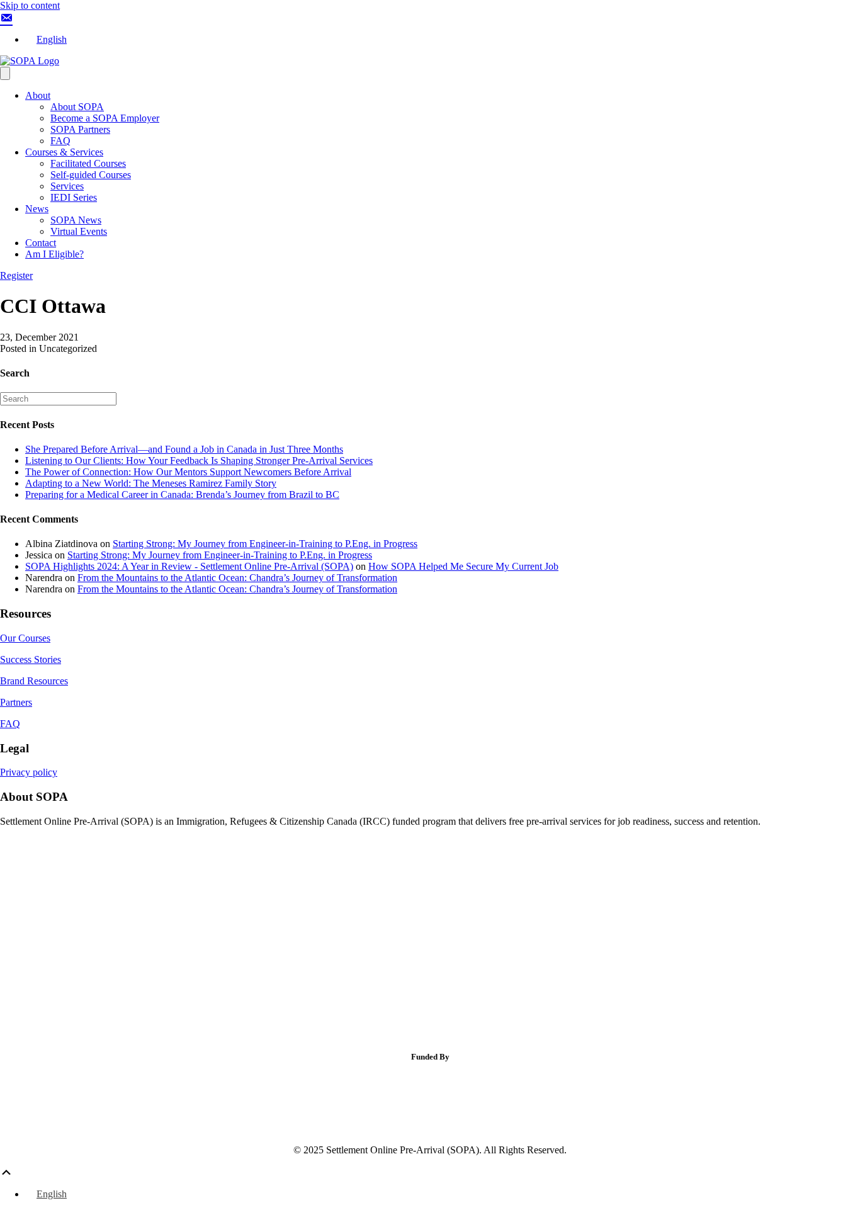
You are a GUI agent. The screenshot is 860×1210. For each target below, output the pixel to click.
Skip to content (30, 5)
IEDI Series (73, 197)
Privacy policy (28, 772)
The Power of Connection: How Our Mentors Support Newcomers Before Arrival (188, 471)
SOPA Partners (80, 129)
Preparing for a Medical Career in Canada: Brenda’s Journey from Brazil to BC (182, 494)
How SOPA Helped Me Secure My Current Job (463, 566)
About (37, 95)
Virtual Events (78, 231)
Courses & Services (64, 152)
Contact (40, 242)
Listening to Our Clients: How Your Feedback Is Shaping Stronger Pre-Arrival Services (199, 460)
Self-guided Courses (90, 174)
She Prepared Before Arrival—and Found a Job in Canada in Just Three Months (184, 449)
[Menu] (5, 73)
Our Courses (25, 638)
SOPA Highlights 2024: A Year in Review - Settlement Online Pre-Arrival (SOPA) (189, 566)
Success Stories (30, 659)
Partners (16, 702)
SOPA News (75, 220)
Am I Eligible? (54, 254)
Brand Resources (34, 681)
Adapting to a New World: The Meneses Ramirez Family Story (150, 483)
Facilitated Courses (88, 163)
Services (67, 186)
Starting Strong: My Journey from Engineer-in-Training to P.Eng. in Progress (265, 543)
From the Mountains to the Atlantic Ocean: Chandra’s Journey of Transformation (237, 577)
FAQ (60, 140)
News (36, 208)
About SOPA (77, 106)
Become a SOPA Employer (104, 118)
